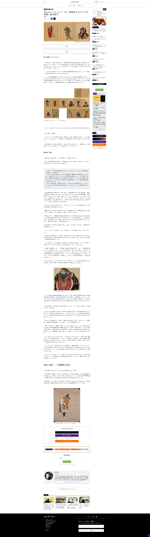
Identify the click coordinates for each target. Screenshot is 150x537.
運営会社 (47, 525)
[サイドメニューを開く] (45, 2)
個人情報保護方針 (49, 523)
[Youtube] (96, 516)
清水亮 (60, 507)
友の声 (70, 5)
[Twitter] (91, 516)
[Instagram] (88, 516)
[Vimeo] (94, 516)
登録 (91, 530)
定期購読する (97, 1)
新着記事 (94, 41)
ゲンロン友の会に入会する (99, 144)
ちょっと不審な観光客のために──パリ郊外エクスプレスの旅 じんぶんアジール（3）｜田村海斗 (99, 66)
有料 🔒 (52, 9)
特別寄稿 (94, 33)
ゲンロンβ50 (46, 9)
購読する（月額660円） (67, 435)
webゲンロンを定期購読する (99, 141)
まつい (98, 74)
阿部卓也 (96, 56)
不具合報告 (99, 147)
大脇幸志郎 (97, 61)
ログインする (66, 432)
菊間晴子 (98, 33)
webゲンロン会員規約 (50, 522)
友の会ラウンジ (80, 5)
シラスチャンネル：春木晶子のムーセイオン (71, 481)
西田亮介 (68, 507)
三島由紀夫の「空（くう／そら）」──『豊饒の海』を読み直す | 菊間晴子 (99, 31)
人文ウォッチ (74, 5)
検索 (104, 9)
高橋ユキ (98, 41)
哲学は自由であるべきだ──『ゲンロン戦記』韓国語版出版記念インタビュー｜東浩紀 (99, 46)
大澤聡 (72, 507)
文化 (49, 9)
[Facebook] (86, 516)
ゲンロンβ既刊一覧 (99, 136)
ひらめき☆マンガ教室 (96, 115)
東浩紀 (75, 507)
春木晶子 (45, 16)
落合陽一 (63, 507)
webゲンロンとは (49, 519)
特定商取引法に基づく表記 (51, 520)
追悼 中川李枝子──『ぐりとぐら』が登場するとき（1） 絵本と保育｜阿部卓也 (99, 53)
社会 (93, 61)
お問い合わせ (48, 526)
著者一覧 (99, 15)
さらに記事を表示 (99, 129)
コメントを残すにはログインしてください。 (67, 489)
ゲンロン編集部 (95, 105)
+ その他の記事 (56, 474)
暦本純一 (57, 507)
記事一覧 (99, 12)
